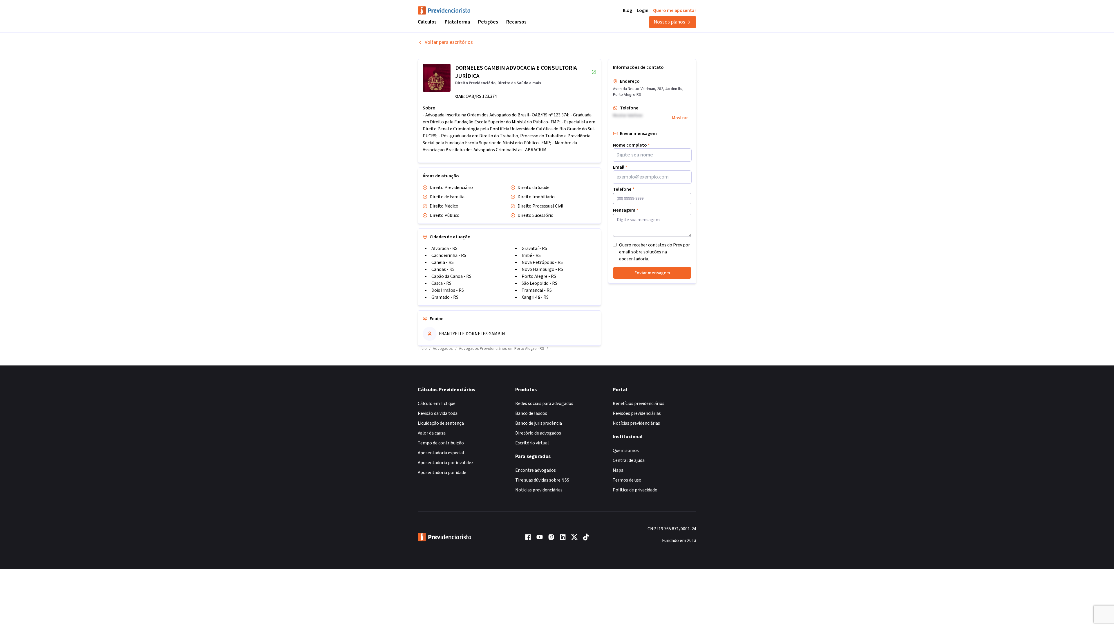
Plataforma (457, 22)
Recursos (516, 22)
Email (620, 167)
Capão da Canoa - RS (451, 276)
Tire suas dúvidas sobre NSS (542, 480)
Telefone (623, 189)
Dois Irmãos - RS (447, 290)
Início (422, 349)
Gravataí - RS (534, 248)
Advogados (443, 349)
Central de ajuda (629, 460)
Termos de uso (627, 480)
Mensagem (625, 210)
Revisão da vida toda (437, 413)
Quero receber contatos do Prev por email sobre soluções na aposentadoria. (654, 252)
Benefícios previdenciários (638, 403)
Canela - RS (442, 262)
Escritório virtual (532, 443)
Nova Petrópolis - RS (542, 262)
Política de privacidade (635, 490)
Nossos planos (669, 22)
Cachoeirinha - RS (448, 255)
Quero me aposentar (674, 10)
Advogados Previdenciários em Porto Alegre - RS (501, 349)
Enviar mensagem (652, 273)
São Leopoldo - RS (539, 283)
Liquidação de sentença (441, 423)
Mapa (618, 470)
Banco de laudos (531, 413)
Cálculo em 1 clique (436, 403)
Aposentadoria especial (441, 452)
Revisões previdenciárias (637, 413)
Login (642, 10)
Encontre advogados (535, 470)
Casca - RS (441, 283)
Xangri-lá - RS (535, 297)
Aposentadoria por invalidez (445, 462)
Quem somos (626, 450)
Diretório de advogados (538, 433)
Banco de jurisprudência (538, 423)
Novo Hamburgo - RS (542, 269)
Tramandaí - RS (537, 290)
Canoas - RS (443, 269)
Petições (488, 22)
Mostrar (680, 118)
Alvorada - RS (444, 248)
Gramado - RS (444, 297)
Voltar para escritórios (449, 42)
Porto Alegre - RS (539, 276)
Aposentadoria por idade (442, 472)
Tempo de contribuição (441, 443)
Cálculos (427, 22)
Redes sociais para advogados (544, 403)
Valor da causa (432, 433)
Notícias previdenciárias (539, 490)
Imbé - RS (531, 255)
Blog (627, 10)
